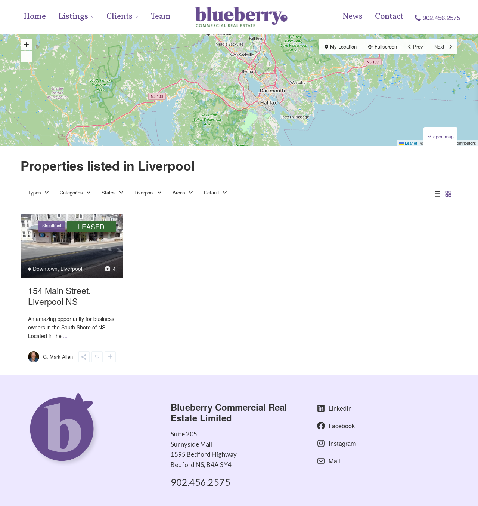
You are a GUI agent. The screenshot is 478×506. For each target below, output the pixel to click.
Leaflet (410, 143)
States (109, 192)
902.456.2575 (441, 17)
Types (34, 192)
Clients (119, 16)
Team (161, 16)
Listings (73, 16)
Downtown (45, 268)
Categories (71, 192)
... (65, 336)
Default (211, 192)
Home (35, 16)
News (352, 16)
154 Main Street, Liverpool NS (59, 295)
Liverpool (144, 192)
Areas (179, 192)
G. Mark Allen (58, 356)
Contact (389, 16)
